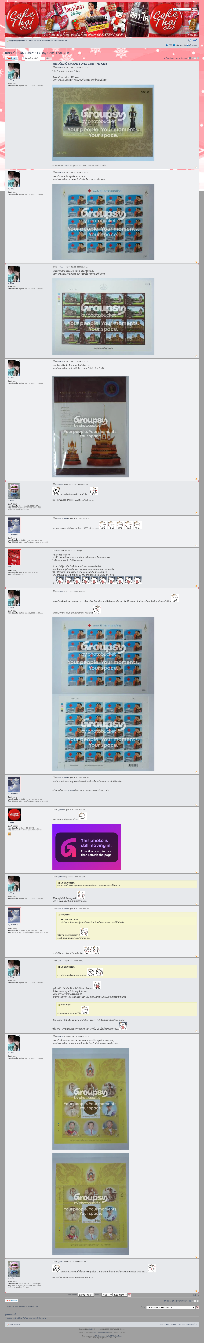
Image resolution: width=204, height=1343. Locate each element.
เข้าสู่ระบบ (193, 45)
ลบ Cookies (171, 1324)
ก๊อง (59, 551)
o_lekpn (61, 810)
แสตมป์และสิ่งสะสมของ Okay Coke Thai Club (37, 53)
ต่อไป (195, 1295)
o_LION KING (63, 518)
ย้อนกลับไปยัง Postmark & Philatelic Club (22, 1307)
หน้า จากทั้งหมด (179, 58)
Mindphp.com (100, 1336)
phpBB (91, 1329)
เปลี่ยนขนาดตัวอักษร (195, 40)
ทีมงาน (163, 1324)
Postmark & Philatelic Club (56, 41)
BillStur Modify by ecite (100, 1332)
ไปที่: (143, 1307)
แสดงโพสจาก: (72, 1295)
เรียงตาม (98, 1295)
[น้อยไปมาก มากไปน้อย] (122, 1295)
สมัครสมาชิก (181, 45)
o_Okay (61, 67)
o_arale (60, 484)
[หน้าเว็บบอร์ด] (35, 19)
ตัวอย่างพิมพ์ (190, 40)
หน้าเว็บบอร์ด (14, 41)
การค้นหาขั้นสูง (191, 12)
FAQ (170, 45)
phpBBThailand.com (114, 1336)
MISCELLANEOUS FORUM (32, 41)
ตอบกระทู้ (9, 57)
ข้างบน (196, 167)
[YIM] (9, 834)
